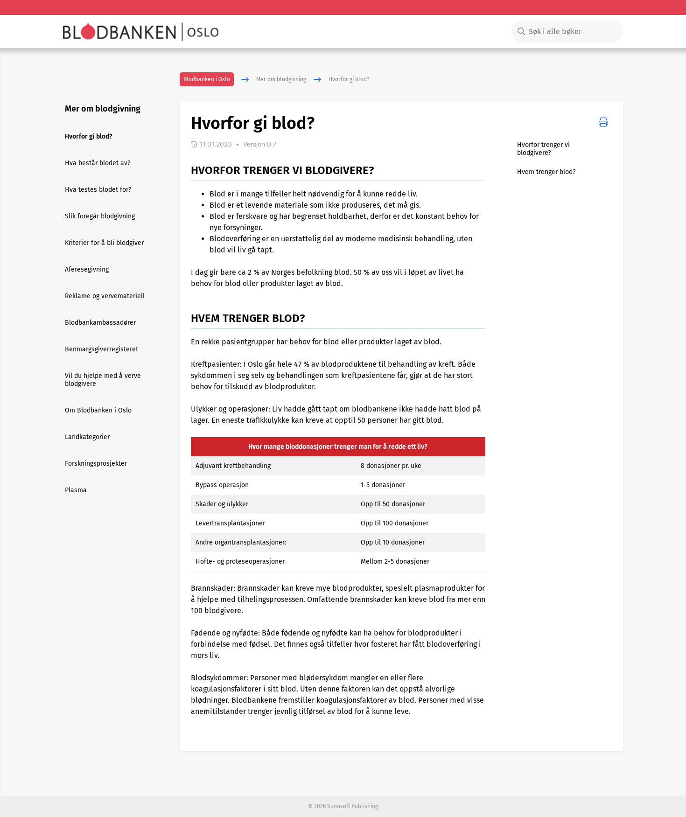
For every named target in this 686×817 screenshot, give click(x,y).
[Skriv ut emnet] (603, 122)
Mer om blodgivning (281, 79)
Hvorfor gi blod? (349, 79)
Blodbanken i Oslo (206, 79)
